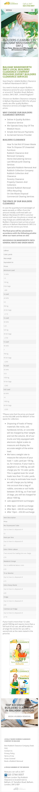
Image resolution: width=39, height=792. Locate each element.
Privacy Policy (9, 753)
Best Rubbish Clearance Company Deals (19, 746)
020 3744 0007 (28, 6)
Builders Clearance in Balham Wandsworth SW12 (19, 82)
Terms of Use (9, 756)
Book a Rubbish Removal (19, 716)
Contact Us (8, 751)
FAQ (6, 748)
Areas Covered (9, 758)
